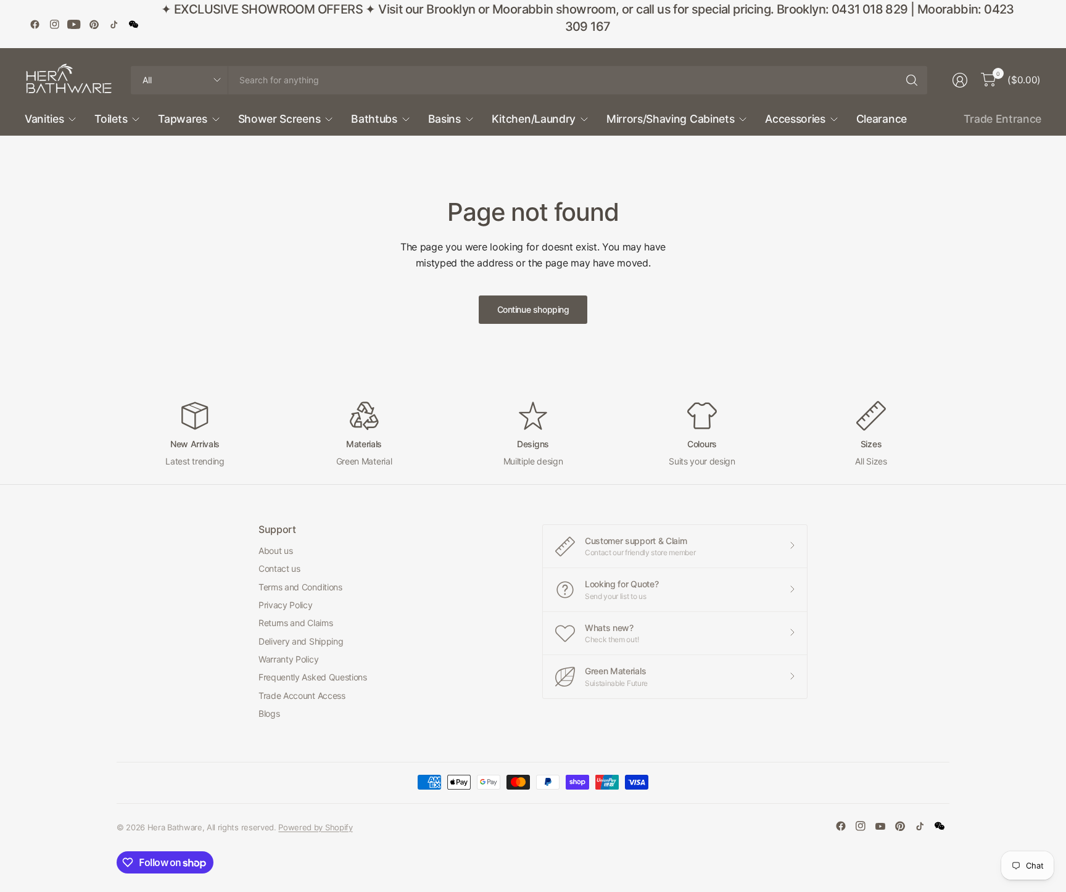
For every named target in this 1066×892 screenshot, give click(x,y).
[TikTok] (113, 24)
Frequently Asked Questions (312, 677)
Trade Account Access (301, 695)
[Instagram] (54, 24)
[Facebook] (34, 24)
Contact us (279, 568)
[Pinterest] (94, 24)
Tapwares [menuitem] (182, 118)
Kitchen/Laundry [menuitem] (534, 118)
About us (275, 550)
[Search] (911, 80)
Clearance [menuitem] (881, 118)
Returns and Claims (295, 622)
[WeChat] (133, 24)
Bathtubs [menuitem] (374, 118)
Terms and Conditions (300, 587)
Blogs (268, 713)
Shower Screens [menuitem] (279, 118)
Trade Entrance (1002, 118)
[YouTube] (74, 24)
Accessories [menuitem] (795, 118)
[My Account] (960, 80)
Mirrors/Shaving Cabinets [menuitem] (670, 118)
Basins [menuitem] (444, 118)
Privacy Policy (285, 605)
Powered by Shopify (315, 827)
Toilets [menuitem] (110, 118)
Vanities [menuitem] (44, 118)
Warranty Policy (288, 659)
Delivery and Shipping (300, 641)
